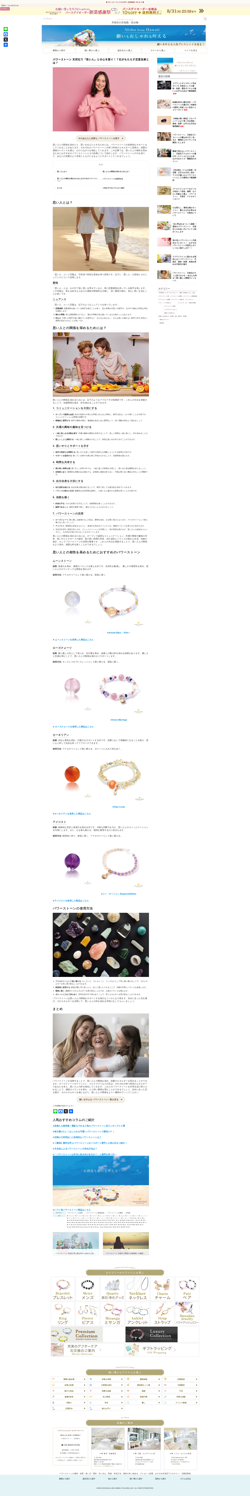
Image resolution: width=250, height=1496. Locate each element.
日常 (69, 1224)
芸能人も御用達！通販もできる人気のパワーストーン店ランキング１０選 (89, 1125)
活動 (90, 1224)
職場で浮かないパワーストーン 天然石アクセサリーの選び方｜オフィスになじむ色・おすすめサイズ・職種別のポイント (184, 156)
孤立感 (69, 1222)
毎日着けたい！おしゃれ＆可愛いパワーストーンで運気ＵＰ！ (84, 1131)
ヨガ (109, 1218)
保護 (74, 1220)
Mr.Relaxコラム (187, 292)
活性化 (94, 1224)
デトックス (129, 1215)
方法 (145, 1222)
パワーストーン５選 (163, 296)
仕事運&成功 (106, 1385)
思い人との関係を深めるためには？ (116, 171)
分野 (96, 1220)
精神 (75, 1227)
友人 (114, 1220)
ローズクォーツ (126, 1218)
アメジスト (79, 1215)
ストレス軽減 (181, 1402)
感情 (133, 1222)
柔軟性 (80, 1224)
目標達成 (181, 1379)
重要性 (124, 1227)
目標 (130, 1224)
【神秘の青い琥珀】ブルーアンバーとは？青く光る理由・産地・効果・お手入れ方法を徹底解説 (184, 122)
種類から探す (64, 1478)
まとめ (59, 188)
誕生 (103, 1227)
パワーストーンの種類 (115, 1213)
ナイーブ (136, 1215)
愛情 (129, 1222)
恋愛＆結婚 (106, 1390)
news (193, 292)
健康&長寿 (69, 1396)
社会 (142, 1224)
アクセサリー (71, 1215)
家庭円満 (143, 1396)
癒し (126, 1224)
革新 (129, 1227)
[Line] (5, 29)
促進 (69, 1220)
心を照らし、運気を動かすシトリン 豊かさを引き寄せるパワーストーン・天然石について (184, 211)
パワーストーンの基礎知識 (95, 1213)
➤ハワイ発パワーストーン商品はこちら (72, 1209)
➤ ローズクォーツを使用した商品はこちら (73, 726)
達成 (119, 1227)
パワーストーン (78, 1218)
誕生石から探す (89, 1478)
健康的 (82, 1220)
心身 (108, 1222)
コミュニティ (103, 1215)
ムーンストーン (102, 1218)
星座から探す (160, 1478)
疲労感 (121, 1224)
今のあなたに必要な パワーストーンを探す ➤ (101, 138)
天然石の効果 (192, 302)
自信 (83, 1227)
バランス (70, 1218)
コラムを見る (185, 1478)
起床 (111, 1227)
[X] (5, 39)
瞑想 (138, 1224)
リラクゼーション (116, 1218)
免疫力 (87, 1220)
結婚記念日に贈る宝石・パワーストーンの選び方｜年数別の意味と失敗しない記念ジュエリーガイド (184, 106)
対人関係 (106, 1396)
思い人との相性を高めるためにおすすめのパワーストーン (77, 179)
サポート (110, 1215)
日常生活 (75, 1224)
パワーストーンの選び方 (177, 299)
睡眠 (134, 1224)
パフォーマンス (144, 1215)
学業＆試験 (181, 1396)
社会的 (69, 1227)
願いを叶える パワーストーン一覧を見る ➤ (100, 1099)
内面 (92, 1220)
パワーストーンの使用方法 (113, 178)
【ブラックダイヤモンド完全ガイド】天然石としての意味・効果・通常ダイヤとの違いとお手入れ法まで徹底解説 (184, 88)
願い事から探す (136, 1478)
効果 (110, 1220)
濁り (108, 1224)
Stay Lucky (118, 806)
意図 (120, 1222)
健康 (78, 1220)
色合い (98, 1227)
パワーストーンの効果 (75, 1213)
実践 (84, 1222)
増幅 (129, 1220)
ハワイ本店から (167, 302)
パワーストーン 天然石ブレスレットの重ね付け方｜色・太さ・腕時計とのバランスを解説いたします (184, 138)
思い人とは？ (62, 171)
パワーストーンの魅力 (170, 306)
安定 (75, 1222)
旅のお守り (106, 1408)
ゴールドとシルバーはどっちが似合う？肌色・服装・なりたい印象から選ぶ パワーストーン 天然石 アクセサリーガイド (184, 193)
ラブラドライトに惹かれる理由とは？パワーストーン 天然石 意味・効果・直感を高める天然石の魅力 (184, 260)
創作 (101, 1220)
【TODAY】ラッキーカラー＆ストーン (168, 292)
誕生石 (180, 316)
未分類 (172, 316)
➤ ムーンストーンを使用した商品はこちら (73, 639)
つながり (122, 1215)
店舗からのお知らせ (169, 313)
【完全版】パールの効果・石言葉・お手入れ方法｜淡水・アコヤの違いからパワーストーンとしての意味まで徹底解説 (184, 174)
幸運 (101, 1222)
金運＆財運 (69, 1385)
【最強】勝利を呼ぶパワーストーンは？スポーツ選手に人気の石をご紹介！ (90, 1142)
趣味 (115, 1227)
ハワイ (160, 302)
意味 (116, 1222)
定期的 (79, 1222)
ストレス (116, 1215)
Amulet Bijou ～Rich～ (119, 632)
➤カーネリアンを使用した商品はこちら (72, 813)
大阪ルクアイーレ (164, 319)
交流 (133, 1218)
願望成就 (143, 1379)
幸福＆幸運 (106, 1379)
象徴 (107, 1227)
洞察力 (85, 1224)
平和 (92, 1222)
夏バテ (133, 1220)
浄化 (104, 1224)
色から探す (112, 1478)
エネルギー (86, 1215)
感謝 (137, 1222)
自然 (93, 1227)
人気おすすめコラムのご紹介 (114, 188)
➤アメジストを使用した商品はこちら (71, 900)
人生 (140, 1218)
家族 (88, 1222)
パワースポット (189, 299)
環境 (112, 1224)
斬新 (141, 1222)
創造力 (105, 1220)
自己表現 (88, 1227)
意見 (125, 1222)
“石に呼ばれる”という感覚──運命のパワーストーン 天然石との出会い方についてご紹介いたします (185, 228)
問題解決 (123, 1220)
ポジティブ (93, 1218)
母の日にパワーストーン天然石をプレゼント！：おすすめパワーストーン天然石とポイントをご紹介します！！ (184, 244)
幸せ (96, 1222)
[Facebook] (5, 34)
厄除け (69, 1402)
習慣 (79, 1227)
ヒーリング (86, 1218)
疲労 (116, 1224)
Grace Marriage (118, 719)
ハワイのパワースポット (170, 309)
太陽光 (143, 1220)
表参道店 (162, 323)
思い (112, 1222)
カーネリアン (94, 1215)
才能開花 (181, 1385)
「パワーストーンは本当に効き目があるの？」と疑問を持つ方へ (85, 1154)
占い (186, 302)
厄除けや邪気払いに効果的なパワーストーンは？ (77, 1137)
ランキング (181, 302)
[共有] (5, 44)
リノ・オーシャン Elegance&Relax (118, 893)
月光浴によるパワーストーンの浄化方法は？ (75, 1148)
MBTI (181, 292)
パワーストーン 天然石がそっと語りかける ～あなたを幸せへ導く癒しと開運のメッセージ (185, 276)
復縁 (143, 1390)
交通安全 (69, 1408)
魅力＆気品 (69, 1390)
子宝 (181, 1390)
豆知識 (128, 1213)
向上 (118, 1220)
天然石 (138, 1220)
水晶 (176, 316)
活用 (100, 1224)
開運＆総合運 (69, 1379)
